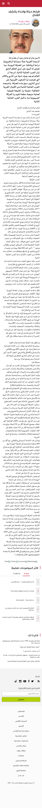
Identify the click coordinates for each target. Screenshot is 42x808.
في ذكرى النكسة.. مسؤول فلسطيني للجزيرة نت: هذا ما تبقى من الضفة (21, 656)
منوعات (21, 756)
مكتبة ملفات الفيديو (21, 765)
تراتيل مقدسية (21, 736)
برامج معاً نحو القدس (21, 731)
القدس (21, 716)
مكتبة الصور (21, 770)
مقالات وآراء (21, 751)
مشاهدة (16, 573)
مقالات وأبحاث (24, 21)
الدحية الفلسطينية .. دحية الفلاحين (22, 582)
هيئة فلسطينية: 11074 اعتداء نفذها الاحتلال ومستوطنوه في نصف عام (21, 642)
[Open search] (9, 3)
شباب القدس (21, 746)
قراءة (26, 573)
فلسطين (21, 711)
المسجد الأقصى (21, 721)
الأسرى (21, 726)
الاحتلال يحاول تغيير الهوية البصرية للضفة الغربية (24, 661)
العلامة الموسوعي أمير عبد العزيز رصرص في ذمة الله (19, 609)
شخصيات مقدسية (21, 741)
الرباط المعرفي (21, 761)
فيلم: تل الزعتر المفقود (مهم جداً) (22, 591)
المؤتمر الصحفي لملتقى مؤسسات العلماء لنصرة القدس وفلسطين (18, 618)
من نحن (21, 775)
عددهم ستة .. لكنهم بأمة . (24, 600)
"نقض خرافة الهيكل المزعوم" (30, 647)
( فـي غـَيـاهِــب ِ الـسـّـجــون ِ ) (31, 651)
